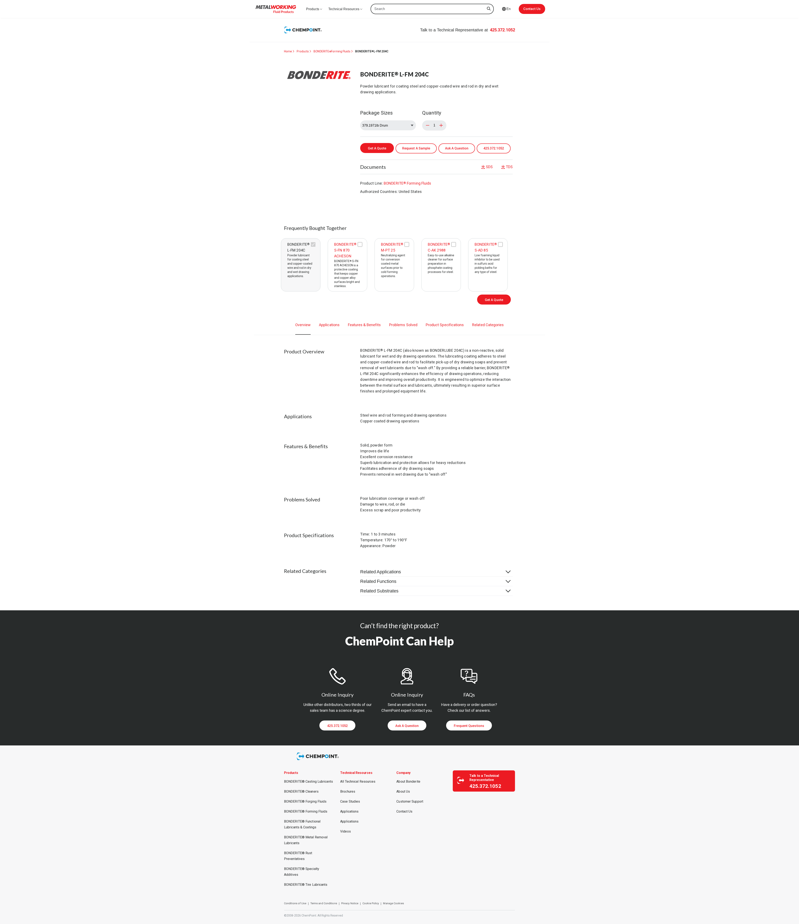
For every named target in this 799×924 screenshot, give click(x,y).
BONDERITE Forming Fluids (332, 51)
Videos (345, 831)
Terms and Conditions (323, 903)
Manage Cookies (393, 903)
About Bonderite (408, 781)
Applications (329, 325)
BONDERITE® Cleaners (301, 791)
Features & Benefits (364, 325)
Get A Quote (377, 148)
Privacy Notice (349, 903)
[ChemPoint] (318, 761)
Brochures (347, 791)
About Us (403, 791)
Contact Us (532, 9)
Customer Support (409, 801)
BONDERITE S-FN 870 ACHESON (345, 250)
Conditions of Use (295, 903)
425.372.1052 (502, 29)
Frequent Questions (469, 726)
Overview (303, 325)
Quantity (431, 113)
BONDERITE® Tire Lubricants (306, 885)
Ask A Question (456, 148)
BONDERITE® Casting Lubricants (308, 781)
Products (303, 51)
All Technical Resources (357, 781)
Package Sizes (376, 113)
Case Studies (350, 801)
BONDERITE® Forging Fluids (305, 801)
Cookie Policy (370, 903)
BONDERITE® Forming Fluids (306, 811)
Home (288, 51)
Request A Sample (416, 148)
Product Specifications (445, 325)
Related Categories (488, 325)
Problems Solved (403, 325)
